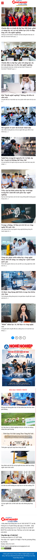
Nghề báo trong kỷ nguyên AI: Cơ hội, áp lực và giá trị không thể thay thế (17, 159)
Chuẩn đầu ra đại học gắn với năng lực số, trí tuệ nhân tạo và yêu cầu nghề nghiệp (17, 64)
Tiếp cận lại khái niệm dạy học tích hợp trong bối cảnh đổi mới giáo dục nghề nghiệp (16, 193)
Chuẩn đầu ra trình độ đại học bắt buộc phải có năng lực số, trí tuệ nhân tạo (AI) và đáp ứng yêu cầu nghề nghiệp (18, 30)
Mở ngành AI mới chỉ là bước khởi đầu (16, 128)
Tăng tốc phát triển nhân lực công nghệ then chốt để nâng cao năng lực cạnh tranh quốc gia (18, 260)
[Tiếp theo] (24, 337)
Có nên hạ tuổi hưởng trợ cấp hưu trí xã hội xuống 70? (17, 485)
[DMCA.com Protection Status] (6, 548)
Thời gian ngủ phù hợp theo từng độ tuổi (13, 447)
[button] (2, 3)
